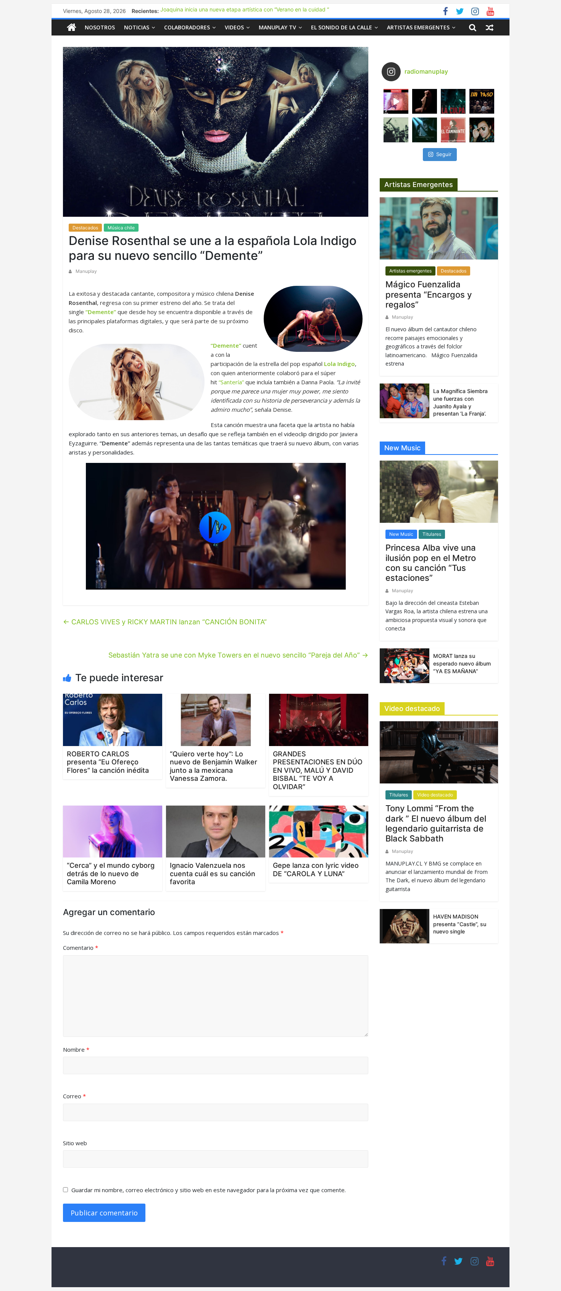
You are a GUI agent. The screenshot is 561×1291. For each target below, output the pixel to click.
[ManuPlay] (71, 27)
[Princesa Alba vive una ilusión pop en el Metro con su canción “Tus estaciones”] (439, 495)
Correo (74, 1096)
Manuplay (86, 271)
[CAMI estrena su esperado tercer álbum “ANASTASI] (424, 101)
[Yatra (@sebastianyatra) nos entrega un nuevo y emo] (396, 130)
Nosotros (100, 27)
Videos (234, 27)
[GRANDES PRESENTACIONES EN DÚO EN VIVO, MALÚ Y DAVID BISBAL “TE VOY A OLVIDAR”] (318, 719)
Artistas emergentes (418, 27)
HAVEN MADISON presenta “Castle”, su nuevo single (459, 924)
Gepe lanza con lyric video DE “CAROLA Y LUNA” (316, 869)
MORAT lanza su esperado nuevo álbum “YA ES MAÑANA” (462, 663)
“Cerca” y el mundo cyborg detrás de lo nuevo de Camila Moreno (111, 873)
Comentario (80, 947)
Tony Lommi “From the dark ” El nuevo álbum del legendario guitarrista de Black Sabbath (435, 823)
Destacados (85, 227)
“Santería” (231, 382)
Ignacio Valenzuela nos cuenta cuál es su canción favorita (212, 873)
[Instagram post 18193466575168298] (396, 101)
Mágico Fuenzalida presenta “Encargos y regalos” (428, 294)
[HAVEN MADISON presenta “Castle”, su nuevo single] (404, 925)
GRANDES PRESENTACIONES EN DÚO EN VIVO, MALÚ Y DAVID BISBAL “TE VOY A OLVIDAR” (318, 770)
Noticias (136, 27)
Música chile (121, 227)
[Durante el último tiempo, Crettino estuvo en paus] (424, 130)
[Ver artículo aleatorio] (489, 27)
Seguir (443, 154)
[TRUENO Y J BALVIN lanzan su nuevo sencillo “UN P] (481, 101)
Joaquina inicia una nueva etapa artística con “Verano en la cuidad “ (244, 11)
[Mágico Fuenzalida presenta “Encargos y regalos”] (439, 231)
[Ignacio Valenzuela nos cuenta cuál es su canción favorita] (215, 831)
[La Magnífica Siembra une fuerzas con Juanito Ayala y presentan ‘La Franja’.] (404, 400)
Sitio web (75, 1143)
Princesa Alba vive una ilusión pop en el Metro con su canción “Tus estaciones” (430, 563)
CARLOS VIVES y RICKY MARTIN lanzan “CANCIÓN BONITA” (165, 622)
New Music (401, 534)
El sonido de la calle (341, 27)
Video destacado (435, 795)
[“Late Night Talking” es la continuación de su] (481, 130)
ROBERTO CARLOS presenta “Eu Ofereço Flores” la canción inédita (108, 762)
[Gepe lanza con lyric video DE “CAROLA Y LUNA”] (318, 831)
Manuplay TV (277, 27)
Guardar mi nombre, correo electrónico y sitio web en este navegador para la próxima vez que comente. (208, 1190)
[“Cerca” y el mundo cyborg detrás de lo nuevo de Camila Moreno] (112, 831)
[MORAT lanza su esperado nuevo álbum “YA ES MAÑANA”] (404, 665)
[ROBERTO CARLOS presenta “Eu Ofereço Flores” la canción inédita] (112, 719)
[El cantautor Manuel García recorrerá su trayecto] (453, 130)
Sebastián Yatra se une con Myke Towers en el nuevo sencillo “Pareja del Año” (238, 655)
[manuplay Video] (216, 526)
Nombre (76, 1049)
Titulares (431, 534)
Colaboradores (187, 27)
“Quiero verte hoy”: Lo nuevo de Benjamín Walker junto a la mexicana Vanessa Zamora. (213, 766)
